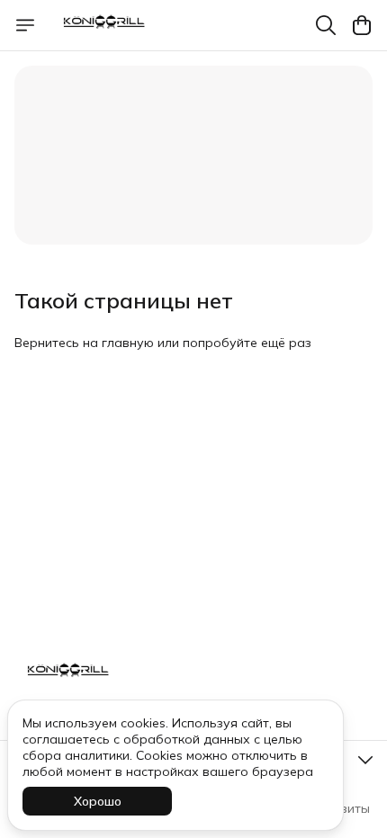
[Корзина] (362, 25)
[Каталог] (25, 25)
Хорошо (98, 801)
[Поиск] (326, 25)
